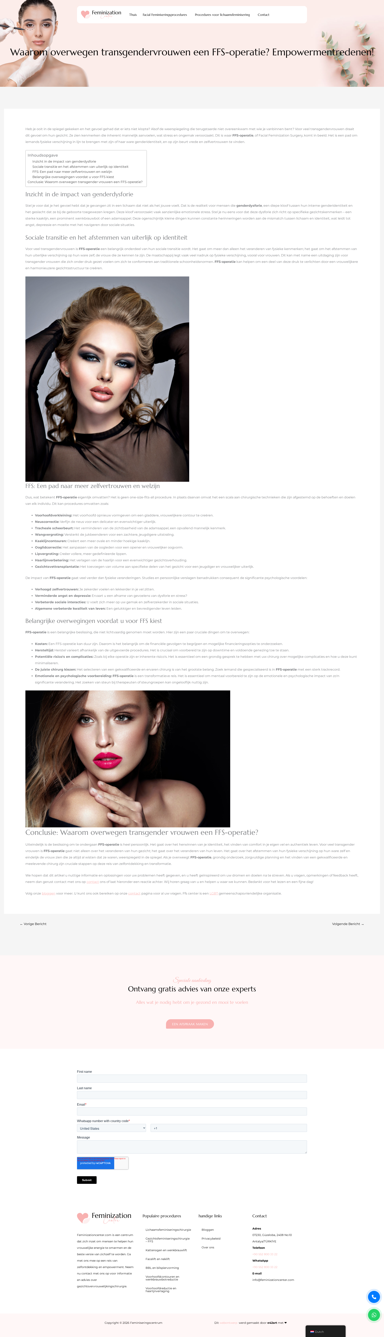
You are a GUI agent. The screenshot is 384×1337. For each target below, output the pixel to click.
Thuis (133, 15)
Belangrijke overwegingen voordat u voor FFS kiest (73, 177)
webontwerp (228, 1323)
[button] (166, 14)
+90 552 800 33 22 (264, 1254)
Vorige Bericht (33, 924)
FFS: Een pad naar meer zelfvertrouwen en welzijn (72, 172)
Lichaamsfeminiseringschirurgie (168, 1230)
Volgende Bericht (348, 924)
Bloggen (208, 1230)
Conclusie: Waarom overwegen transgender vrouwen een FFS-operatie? (85, 182)
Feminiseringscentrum (146, 1323)
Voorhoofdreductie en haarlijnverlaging (161, 1289)
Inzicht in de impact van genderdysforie (64, 161)
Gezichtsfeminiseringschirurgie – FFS (168, 1240)
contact (93, 882)
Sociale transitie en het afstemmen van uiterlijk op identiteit (80, 167)
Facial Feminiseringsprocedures (165, 15)
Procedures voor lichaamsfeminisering (222, 15)
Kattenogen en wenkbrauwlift (166, 1250)
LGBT (214, 893)
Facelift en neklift (158, 1259)
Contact (263, 15)
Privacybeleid (211, 1238)
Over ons (208, 1247)
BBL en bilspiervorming (162, 1268)
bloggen (48, 893)
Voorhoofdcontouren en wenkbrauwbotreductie (162, 1278)
